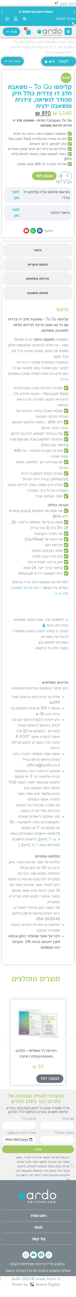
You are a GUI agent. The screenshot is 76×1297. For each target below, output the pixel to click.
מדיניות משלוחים (34, 1264)
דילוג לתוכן (67, 4)
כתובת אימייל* (64, 1133)
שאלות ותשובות (60, 1271)
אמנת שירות (37, 1271)
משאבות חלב (47, 42)
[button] (24, 18)
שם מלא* (68, 1119)
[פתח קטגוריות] (6, 61)
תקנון (15, 1264)
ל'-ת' (34, 845)
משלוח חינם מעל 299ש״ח (36, 11)
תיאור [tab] (37, 250)
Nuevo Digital (48, 1284)
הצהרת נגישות (15, 1271)
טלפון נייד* (29, 1119)
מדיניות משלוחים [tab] (37, 279)
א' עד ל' (54, 839)
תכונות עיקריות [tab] (38, 264)
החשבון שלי (57, 1264)
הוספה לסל (44, 176)
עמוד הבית (66, 42)
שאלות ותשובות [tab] (37, 293)
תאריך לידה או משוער (21, 1133)
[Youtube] (33, 1254)
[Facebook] (41, 1254)
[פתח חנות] (8, 31)
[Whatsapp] (25, 1254)
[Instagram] (48, 1254)
